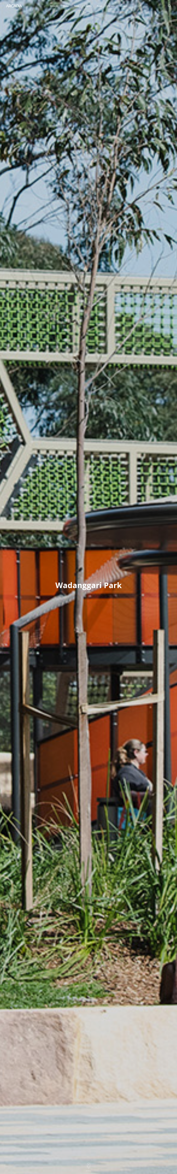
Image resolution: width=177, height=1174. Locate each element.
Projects (54, 6)
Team (76, 6)
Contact (123, 6)
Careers (111, 6)
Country (88, 6)
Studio (66, 6)
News (99, 6)
